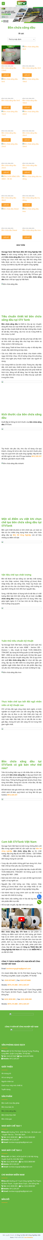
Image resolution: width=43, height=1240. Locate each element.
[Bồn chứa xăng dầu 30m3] (11, 184)
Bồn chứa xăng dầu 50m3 (29, 166)
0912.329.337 (37, 456)
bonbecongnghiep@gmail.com (18, 968)
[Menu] (3, 3)
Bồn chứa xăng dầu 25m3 (9, 166)
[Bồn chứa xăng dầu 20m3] (32, 119)
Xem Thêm (20, 245)
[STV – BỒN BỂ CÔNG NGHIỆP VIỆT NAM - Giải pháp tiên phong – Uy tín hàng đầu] (22, 3)
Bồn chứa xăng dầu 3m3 (31, 68)
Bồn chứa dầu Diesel (9, 230)
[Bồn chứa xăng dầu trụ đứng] (32, 184)
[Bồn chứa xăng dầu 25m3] (11, 152)
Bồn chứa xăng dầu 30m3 (9, 199)
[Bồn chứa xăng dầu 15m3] (11, 119)
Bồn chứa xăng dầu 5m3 (11, 100)
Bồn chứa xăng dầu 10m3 (29, 101)
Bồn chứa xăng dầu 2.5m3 (9, 69)
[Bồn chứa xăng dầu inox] (32, 217)
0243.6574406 (25, 980)
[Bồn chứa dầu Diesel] (11, 217)
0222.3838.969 (9, 999)
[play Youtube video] (22, 919)
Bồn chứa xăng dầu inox (31, 230)
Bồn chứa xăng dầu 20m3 (29, 134)
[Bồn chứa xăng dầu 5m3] (11, 87)
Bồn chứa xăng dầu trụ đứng (31, 199)
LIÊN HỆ (6, 75)
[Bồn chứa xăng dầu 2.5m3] (11, 54)
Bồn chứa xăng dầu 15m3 (9, 134)
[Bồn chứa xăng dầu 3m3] (32, 54)
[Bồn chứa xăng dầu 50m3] (32, 152)
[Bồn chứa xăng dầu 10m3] (32, 87)
